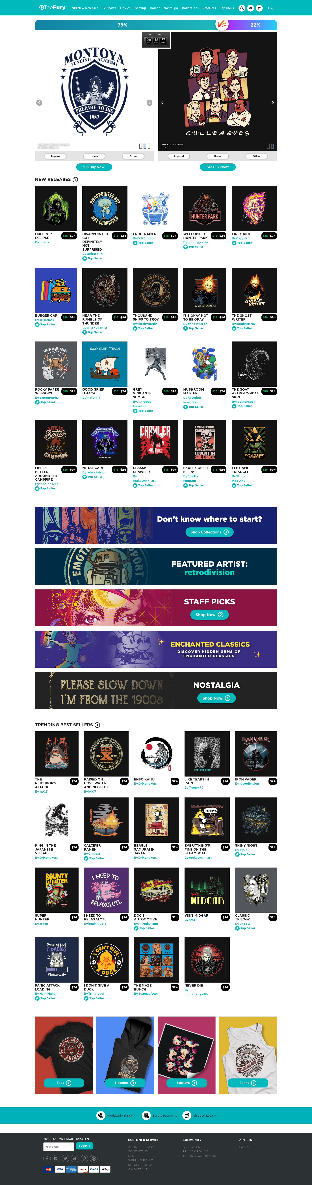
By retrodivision (94, 472)
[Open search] (242, 8)
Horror (155, 8)
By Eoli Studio (143, 238)
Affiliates (191, 1146)
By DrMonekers (145, 783)
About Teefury (141, 1146)
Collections (190, 8)
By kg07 (90, 791)
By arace (41, 923)
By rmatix (42, 242)
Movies (125, 8)
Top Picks (227, 8)
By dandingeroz (195, 323)
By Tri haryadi (94, 993)
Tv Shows (109, 8)
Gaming (140, 8)
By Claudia (92, 853)
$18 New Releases (85, 8)
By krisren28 (44, 319)
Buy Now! (94, 167)
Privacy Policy (195, 1151)
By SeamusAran (146, 993)
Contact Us (138, 1151)
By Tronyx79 (194, 787)
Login (272, 8)
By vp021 (41, 791)
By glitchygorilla (195, 242)
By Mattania (91, 397)
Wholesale (138, 1169)
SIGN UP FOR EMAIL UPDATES (66, 1139)
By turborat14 (92, 253)
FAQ (131, 1155)
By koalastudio (95, 923)
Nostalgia (171, 8)
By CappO (239, 238)
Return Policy (140, 1165)
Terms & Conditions (199, 1155)
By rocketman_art (198, 857)
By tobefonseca (243, 401)
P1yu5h (168, 147)
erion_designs (49, 147)
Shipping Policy (141, 1160)
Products (209, 8)
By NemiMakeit (46, 993)
